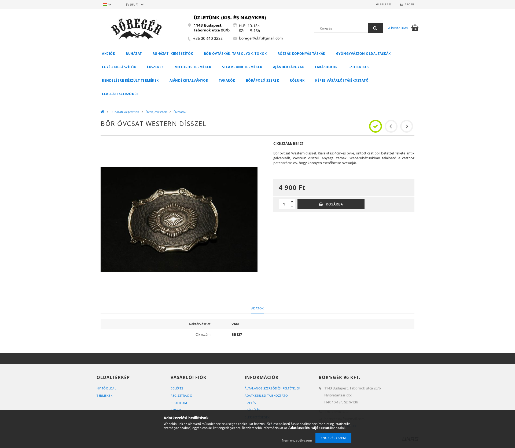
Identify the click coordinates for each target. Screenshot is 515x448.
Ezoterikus (359, 67)
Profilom (179, 403)
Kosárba (334, 204)
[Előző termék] (391, 126)
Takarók (227, 80)
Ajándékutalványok (189, 80)
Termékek (104, 395)
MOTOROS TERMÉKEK (193, 67)
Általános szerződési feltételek (272, 388)
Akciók (108, 53)
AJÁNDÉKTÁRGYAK (288, 67)
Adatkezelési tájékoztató (266, 395)
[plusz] (292, 201)
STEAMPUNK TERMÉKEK (242, 67)
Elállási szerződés (120, 94)
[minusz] (292, 206)
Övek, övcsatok (156, 112)
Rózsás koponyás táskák (301, 53)
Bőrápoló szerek (262, 80)
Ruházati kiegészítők (173, 53)
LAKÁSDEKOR (326, 67)
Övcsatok (180, 112)
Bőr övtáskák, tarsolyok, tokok (235, 53)
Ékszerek (155, 67)
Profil (409, 4)
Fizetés (250, 403)
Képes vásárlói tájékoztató (342, 80)
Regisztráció (181, 395)
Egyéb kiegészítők (119, 67)
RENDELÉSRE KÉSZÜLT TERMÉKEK (130, 80)
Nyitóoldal (106, 388)
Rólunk (297, 80)
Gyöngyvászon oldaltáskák (363, 53)
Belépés (386, 4)
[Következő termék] (406, 126)
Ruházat (134, 53)
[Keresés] (375, 28)
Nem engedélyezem (297, 440)
